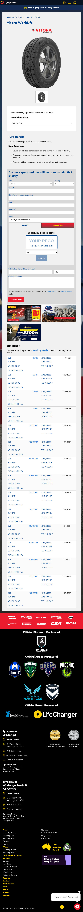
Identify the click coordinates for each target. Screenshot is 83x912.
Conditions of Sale (28, 908)
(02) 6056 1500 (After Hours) (16, 755)
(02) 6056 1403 (14, 805)
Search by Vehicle (9, 833)
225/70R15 (33, 492)
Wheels (6, 847)
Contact (6, 881)
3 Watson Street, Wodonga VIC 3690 (15, 745)
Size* (10, 180)
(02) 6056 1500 (14, 751)
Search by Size (8, 835)
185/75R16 (33, 509)
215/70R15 (33, 475)
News (5, 889)
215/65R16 (33, 559)
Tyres (5, 830)
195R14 (35, 392)
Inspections (7, 864)
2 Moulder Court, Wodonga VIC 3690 (15, 799)
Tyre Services (7, 869)
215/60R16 (33, 543)
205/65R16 (33, 526)
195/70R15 (33, 425)
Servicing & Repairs (10, 867)
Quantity (57, 180)
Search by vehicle (40, 350)
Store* (10, 217)
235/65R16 (33, 593)
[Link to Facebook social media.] (62, 907)
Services (6, 858)
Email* (11, 202)
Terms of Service (66, 291)
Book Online (8, 884)
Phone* (20, 195)
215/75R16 (33, 576)
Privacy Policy (51, 291)
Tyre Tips (6, 844)
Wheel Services (8, 872)
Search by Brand (9, 838)
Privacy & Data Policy (15, 908)
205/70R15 (33, 459)
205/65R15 (33, 442)
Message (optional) (15, 276)
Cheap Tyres (45, 838)
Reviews (6, 895)
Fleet (5, 886)
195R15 (35, 408)
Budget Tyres (46, 835)
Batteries (6, 861)
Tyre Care (6, 841)
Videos (6, 892)
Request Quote (16, 300)
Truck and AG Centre (12, 855)
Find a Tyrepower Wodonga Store (43, 7)
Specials (6, 878)
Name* (11, 188)
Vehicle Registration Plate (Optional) (21, 269)
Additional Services (10, 875)
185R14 (35, 375)
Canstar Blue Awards (49, 833)
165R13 (35, 358)
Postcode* (12, 209)
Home (11, 17)
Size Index (45, 830)
